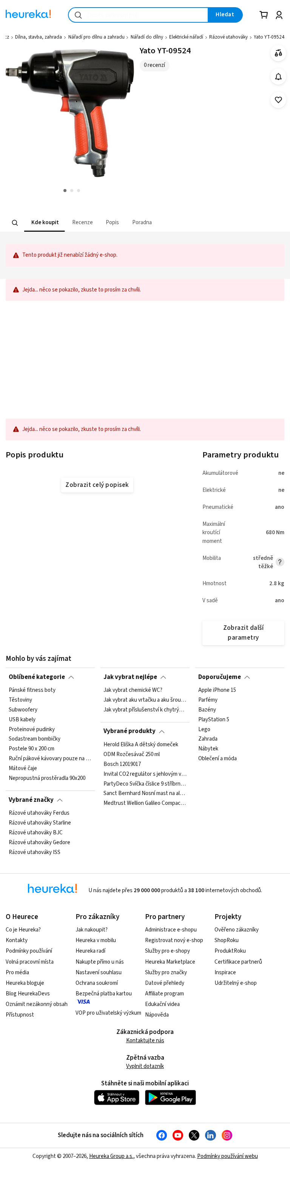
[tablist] (117, 223)
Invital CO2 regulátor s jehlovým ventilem (145, 774)
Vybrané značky (31, 799)
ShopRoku (226, 940)
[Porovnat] (278, 53)
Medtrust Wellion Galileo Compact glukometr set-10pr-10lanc (145, 803)
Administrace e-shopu (171, 930)
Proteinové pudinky (32, 729)
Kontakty (17, 940)
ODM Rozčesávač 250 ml (131, 754)
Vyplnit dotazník (145, 1066)
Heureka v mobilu (96, 940)
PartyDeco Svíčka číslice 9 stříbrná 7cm (145, 783)
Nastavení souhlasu (99, 972)
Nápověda (157, 1015)
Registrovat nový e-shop (174, 940)
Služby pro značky (166, 972)
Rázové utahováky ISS (34, 852)
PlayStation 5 (213, 720)
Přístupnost (20, 1015)
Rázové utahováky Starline (40, 823)
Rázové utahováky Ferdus (39, 813)
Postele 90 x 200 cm (31, 749)
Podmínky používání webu (227, 1156)
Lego (204, 729)
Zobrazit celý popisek (97, 485)
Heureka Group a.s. (111, 1156)
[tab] (44, 223)
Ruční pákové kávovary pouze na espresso (50, 759)
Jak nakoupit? (92, 930)
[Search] (15, 222)
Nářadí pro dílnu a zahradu (96, 37)
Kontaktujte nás (145, 1041)
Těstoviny (20, 700)
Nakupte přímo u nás (100, 962)
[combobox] (138, 15)
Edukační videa (162, 1004)
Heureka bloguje (25, 983)
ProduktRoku (230, 951)
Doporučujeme (219, 677)
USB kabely (22, 720)
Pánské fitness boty (32, 690)
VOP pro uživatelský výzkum (108, 1013)
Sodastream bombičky (34, 739)
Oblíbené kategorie (37, 677)
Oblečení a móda (217, 759)
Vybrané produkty (129, 731)
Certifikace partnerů (238, 962)
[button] (44, 223)
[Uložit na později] (278, 100)
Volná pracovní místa (30, 962)
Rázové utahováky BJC (36, 833)
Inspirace (225, 972)
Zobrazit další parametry (243, 632)
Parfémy (208, 700)
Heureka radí (90, 951)
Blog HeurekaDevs (28, 994)
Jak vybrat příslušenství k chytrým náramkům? (145, 710)
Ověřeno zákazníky (236, 930)
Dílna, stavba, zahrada (38, 37)
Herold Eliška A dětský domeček (140, 745)
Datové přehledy (164, 983)
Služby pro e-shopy (167, 951)
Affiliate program (164, 994)
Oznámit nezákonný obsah (37, 1004)
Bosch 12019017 (122, 764)
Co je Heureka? (23, 930)
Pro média (17, 972)
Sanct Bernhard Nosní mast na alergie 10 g (145, 793)
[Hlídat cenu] (278, 76)
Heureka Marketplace (170, 962)
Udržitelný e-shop (235, 983)
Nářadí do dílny (147, 37)
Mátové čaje (23, 768)
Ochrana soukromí (97, 983)
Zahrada (208, 739)
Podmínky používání (29, 951)
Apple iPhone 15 (217, 690)
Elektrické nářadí (186, 37)
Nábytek (208, 749)
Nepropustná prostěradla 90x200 (47, 778)
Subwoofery (23, 710)
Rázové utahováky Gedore (39, 842)
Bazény (207, 710)
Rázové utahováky (228, 37)
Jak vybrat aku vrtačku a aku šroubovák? (145, 700)
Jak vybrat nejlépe (130, 677)
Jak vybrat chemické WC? (132, 690)
